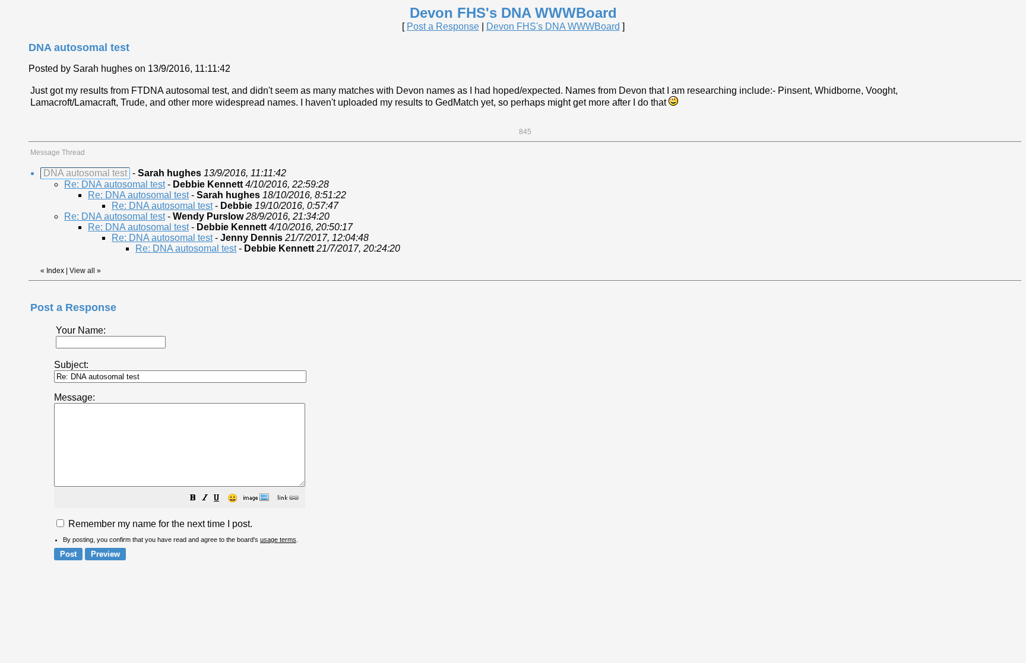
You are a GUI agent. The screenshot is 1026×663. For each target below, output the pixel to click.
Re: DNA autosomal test (114, 184)
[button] (193, 499)
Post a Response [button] (443, 26)
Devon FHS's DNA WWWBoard (553, 26)
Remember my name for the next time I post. (159, 524)
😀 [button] (232, 498)
